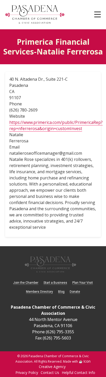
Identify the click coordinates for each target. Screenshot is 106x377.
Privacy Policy (26, 372)
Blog (61, 291)
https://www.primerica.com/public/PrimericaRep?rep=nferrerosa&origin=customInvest (56, 125)
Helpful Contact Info (78, 372)
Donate (75, 291)
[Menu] (97, 16)
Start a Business (55, 282)
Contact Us (50, 372)
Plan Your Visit (82, 282)
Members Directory (39, 291)
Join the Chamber (25, 282)
